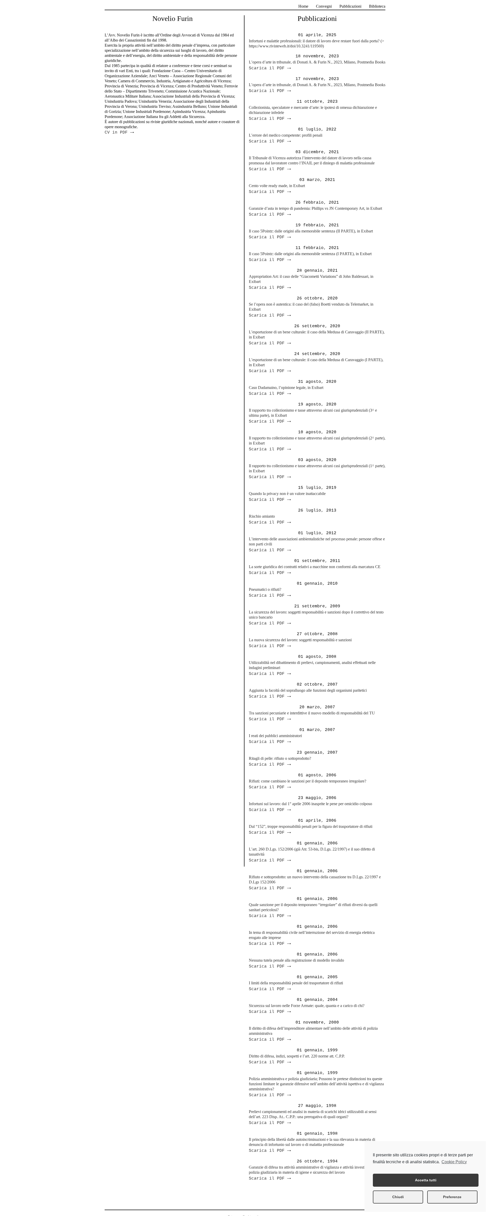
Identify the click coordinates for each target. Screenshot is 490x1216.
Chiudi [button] (398, 1197)
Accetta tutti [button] (425, 1180)
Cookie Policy (454, 1162)
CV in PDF (119, 132)
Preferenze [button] (452, 1197)
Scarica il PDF (270, 68)
